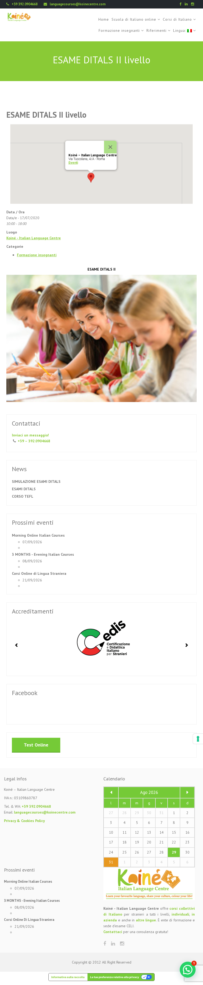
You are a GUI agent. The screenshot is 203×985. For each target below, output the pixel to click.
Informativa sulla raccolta (68, 977)
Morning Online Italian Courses (38, 535)
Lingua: (180, 30)
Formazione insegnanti (119, 30)
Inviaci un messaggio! (30, 435)
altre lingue (146, 920)
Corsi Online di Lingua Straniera (39, 573)
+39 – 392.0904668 (34, 441)
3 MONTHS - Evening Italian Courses (43, 554)
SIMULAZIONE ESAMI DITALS (36, 481)
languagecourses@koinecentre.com (45, 812)
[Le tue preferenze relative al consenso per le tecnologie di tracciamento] (198, 739)
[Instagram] (194, 4)
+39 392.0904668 (36, 806)
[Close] (110, 147)
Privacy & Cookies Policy (24, 820)
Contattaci (112, 931)
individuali (180, 914)
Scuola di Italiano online (134, 19)
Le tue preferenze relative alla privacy (114, 977)
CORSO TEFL (22, 496)
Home (103, 19)
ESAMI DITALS (24, 489)
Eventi (73, 163)
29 (174, 852)
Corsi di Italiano (177, 19)
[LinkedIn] (187, 4)
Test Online (36, 745)
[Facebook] (181, 4)
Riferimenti (156, 30)
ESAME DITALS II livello (46, 114)
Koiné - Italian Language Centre (33, 238)
